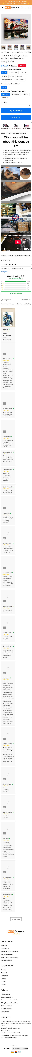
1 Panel (18, 69)
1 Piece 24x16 (21, 91)
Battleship (4, 976)
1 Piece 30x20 (15, 94)
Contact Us (5, 948)
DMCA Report (7, 1048)
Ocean (3, 981)
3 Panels (12, 76)
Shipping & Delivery (7, 954)
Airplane (3, 984)
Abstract (4, 973)
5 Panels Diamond (7, 80)
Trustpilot (4, 272)
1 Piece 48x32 (5, 98)
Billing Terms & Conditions (9, 951)
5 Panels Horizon (19, 80)
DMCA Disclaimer (6, 960)
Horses (3, 979)
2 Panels (4, 76)
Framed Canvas (13, 72)
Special (3, 970)
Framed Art (23, 72)
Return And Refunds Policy (9, 957)
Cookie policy (5, 1012)
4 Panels (19, 76)
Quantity (4, 102)
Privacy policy (5, 994)
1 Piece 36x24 (25, 94)
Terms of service (6, 1006)
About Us (4, 946)
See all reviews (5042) (16, 278)
